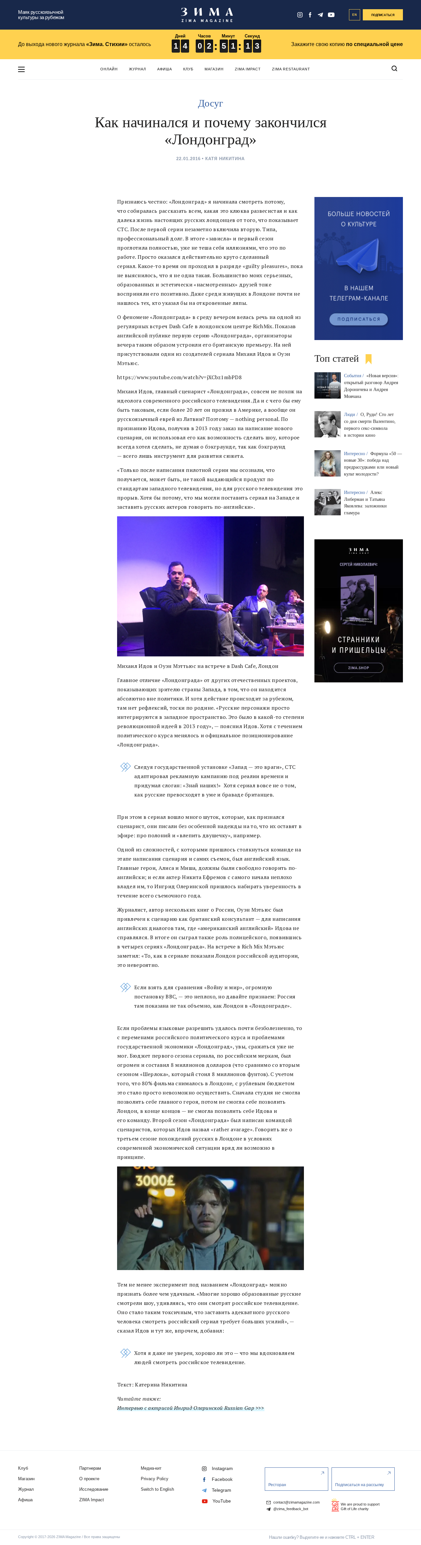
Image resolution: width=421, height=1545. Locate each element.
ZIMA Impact (248, 69)
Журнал (137, 69)
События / (354, 375)
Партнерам (90, 1468)
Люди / (351, 414)
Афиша (164, 69)
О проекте (89, 1478)
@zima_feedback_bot (290, 1509)
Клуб (188, 69)
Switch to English (157, 1489)
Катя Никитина (225, 158)
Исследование (93, 1489)
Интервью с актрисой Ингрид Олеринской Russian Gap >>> (190, 1407)
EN (354, 14)
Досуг (210, 103)
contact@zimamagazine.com (296, 1502)
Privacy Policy (154, 1478)
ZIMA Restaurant (291, 69)
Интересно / (356, 453)
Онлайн (109, 69)
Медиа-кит (151, 1468)
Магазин (214, 69)
